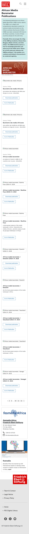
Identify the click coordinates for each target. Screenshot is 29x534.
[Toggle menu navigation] (25, 4)
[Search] (21, 4)
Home (6, 507)
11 (18, 401)
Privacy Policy (9, 498)
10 (15, 401)
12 (21, 401)
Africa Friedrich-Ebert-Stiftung (13, 421)
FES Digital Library (11, 510)
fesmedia (7, 461)
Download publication (11, 98)
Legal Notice (8, 494)
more (9, 469)
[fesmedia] (14, 449)
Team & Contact (10, 491)
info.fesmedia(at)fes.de (11, 435)
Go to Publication (9, 102)
